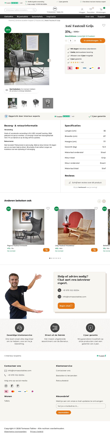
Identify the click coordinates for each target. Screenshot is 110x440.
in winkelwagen (91, 40)
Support (101, 16)
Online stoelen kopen (24, 20)
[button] (49, 60)
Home (11, 20)
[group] (26, 56)
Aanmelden (63, 412)
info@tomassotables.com (74, 297)
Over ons (89, 16)
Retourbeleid (62, 380)
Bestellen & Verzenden (66, 375)
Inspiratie (51, 16)
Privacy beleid (36, 431)
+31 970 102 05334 (41, 4)
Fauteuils (39, 20)
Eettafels (9, 16)
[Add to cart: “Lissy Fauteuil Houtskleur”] (94, 250)
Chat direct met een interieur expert (94, 1)
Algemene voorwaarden (15, 431)
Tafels (7, 401)
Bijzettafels (22, 16)
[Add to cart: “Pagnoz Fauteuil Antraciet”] (46, 250)
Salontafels (37, 16)
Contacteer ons (63, 370)
